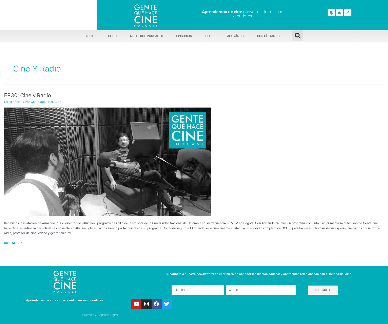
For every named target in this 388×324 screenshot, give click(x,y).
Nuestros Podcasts (146, 36)
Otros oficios (13, 102)
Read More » (13, 242)
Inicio (89, 36)
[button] (297, 35)
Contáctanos (268, 36)
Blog (209, 36)
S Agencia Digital (107, 315)
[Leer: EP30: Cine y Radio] (107, 162)
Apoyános (235, 36)
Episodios (184, 36)
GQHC (112, 36)
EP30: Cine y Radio (27, 95)
